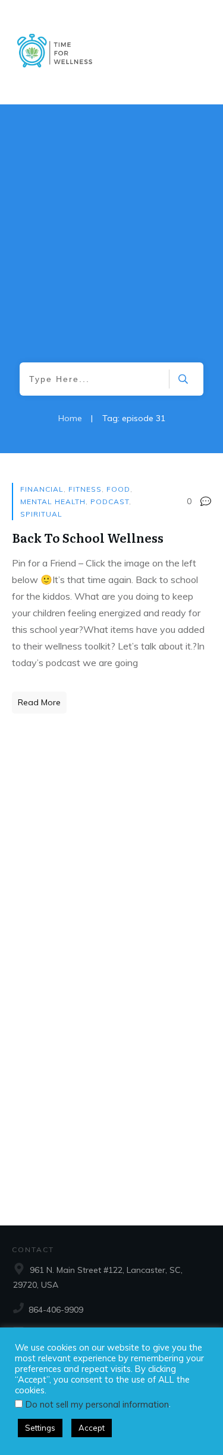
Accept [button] (91, 1427)
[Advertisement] (111, 245)
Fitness (85, 489)
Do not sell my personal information (97, 1404)
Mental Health (53, 501)
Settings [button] (40, 1427)
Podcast (109, 501)
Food (118, 489)
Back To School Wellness (88, 537)
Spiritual (41, 514)
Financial (42, 489)
